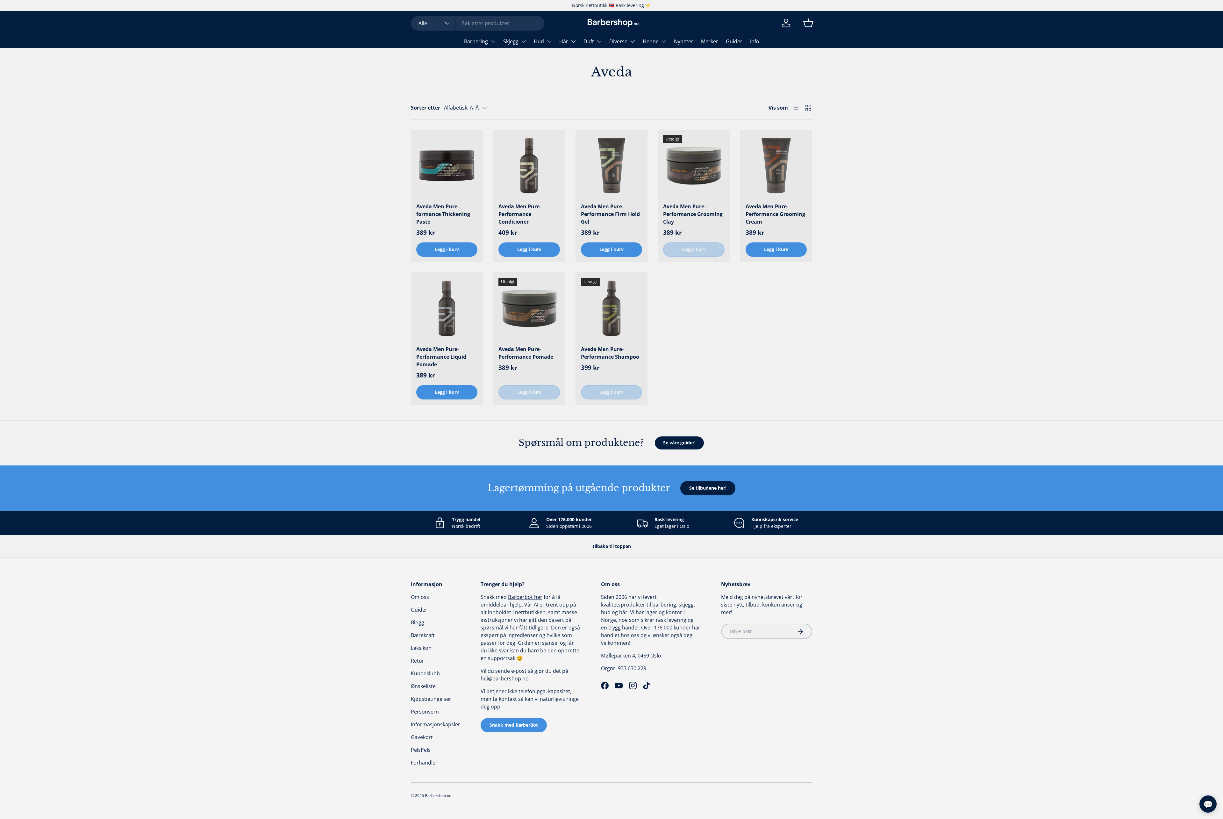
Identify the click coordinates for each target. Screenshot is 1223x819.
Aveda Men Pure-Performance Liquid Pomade (441, 357)
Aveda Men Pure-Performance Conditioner (519, 214)
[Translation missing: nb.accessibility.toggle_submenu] (493, 41)
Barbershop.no (438, 795)
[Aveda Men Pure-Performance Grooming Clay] (693, 165)
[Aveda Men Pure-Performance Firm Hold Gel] (611, 165)
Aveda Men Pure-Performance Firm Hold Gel (610, 214)
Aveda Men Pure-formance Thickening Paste (443, 214)
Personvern (425, 711)
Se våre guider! (679, 443)
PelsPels (421, 749)
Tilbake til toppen (611, 546)
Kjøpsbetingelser (431, 698)
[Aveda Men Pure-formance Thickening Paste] (446, 165)
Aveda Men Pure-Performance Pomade (525, 353)
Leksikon (421, 647)
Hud (539, 41)
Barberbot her (525, 596)
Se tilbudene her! (707, 488)
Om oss (420, 596)
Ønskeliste (423, 686)
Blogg (417, 622)
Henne (651, 41)
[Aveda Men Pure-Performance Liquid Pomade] (446, 308)
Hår (563, 41)
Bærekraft (423, 635)
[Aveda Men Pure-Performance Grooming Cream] (776, 165)
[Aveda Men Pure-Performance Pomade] (529, 308)
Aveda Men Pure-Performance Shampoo (610, 353)
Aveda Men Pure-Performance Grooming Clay (693, 214)
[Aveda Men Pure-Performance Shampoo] (611, 308)
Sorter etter (425, 107)
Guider (734, 41)
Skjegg (511, 41)
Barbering (476, 41)
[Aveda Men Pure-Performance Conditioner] (529, 165)
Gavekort (422, 737)
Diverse (618, 41)
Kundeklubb (425, 673)
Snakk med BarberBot (514, 725)
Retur (417, 660)
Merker (709, 41)
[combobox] (477, 23)
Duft (588, 41)
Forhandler (424, 762)
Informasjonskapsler (435, 724)
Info (754, 41)
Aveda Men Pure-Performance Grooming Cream (775, 214)
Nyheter (683, 41)
